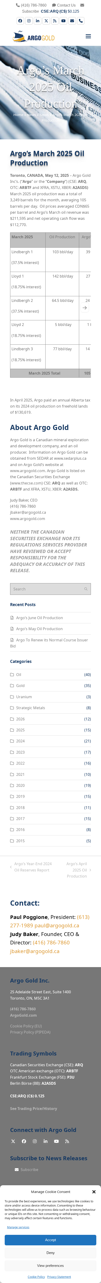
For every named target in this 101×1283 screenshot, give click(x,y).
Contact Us (66, 5)
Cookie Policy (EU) (26, 1026)
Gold (20, 685)
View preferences (50, 1266)
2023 (20, 752)
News (31, 114)
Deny (51, 1253)
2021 (20, 774)
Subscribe (29, 1169)
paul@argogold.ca (57, 925)
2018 (20, 807)
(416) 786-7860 (34, 5)
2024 (20, 741)
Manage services (18, 1227)
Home (18, 114)
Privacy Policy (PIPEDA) (30, 1032)
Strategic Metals (30, 707)
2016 (20, 829)
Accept (50, 1240)
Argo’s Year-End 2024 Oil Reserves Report (31, 867)
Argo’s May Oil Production (39, 628)
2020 (20, 785)
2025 (20, 730)
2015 (20, 840)
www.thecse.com (26, 483)
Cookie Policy (36, 1277)
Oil (18, 674)
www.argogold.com (27, 470)
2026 (20, 719)
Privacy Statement (59, 1277)
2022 (20, 763)
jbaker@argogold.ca (28, 512)
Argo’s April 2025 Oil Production (72, 870)
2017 (20, 818)
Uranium (24, 696)
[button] (94, 1191)
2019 (20, 796)
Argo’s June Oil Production (39, 617)
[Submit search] (86, 589)
